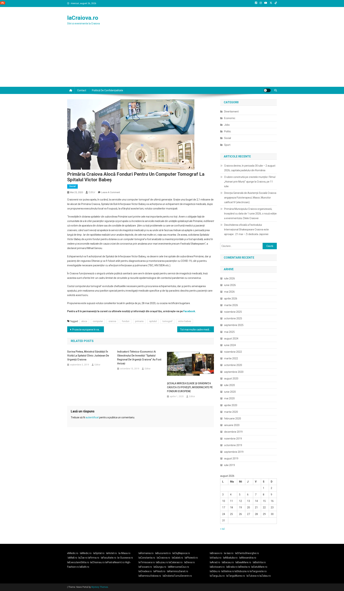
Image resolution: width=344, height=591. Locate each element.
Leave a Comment (110, 192)
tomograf (167, 321)
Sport (227, 144)
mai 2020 (229, 398)
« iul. (222, 528)
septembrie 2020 (233, 371)
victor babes (184, 321)
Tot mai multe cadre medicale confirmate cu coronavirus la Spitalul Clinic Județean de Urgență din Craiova (197, 329)
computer (98, 321)
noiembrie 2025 (233, 311)
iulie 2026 (229, 278)
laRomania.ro (146, 553)
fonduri (125, 321)
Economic (229, 118)
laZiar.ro (83, 557)
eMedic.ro (72, 553)
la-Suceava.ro (125, 557)
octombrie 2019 (233, 445)
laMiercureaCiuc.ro (178, 566)
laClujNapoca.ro (181, 553)
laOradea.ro (145, 571)
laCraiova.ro (82, 17)
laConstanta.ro (146, 557)
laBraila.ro (232, 566)
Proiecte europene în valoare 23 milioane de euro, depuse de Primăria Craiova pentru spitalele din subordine (88, 329)
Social (72, 186)
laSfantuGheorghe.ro (247, 553)
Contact (81, 90)
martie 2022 (231, 358)
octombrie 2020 (233, 365)
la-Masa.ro (124, 553)
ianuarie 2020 (232, 425)
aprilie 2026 (230, 298)
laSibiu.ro (215, 571)
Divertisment (231, 111)
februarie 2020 (232, 418)
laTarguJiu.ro (218, 575)
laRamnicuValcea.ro (149, 575)
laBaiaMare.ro (243, 562)
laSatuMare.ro (259, 566)
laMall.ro (72, 557)
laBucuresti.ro (163, 553)
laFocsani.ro (145, 566)
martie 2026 (231, 305)
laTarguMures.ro (235, 575)
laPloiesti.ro (191, 557)
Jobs (227, 124)
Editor (92, 192)
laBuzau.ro (162, 562)
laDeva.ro (189, 562)
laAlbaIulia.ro (230, 557)
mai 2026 (229, 291)
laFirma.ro (93, 557)
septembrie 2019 (233, 451)
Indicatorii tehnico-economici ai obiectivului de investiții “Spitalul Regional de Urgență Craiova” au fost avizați (139, 357)
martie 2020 (231, 411)
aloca (84, 321)
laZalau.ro (265, 575)
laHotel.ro (111, 553)
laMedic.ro (86, 553)
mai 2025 (229, 331)
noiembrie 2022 (233, 351)
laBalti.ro (84, 566)
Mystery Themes (99, 587)
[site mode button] (267, 90)
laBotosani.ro (217, 566)
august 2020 (231, 378)
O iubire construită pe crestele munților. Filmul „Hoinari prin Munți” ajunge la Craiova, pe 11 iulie (249, 182)
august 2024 (231, 338)
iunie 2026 (230, 285)
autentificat (92, 417)
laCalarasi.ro (176, 562)
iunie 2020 (230, 391)
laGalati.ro (177, 557)
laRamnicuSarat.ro (177, 571)
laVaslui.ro (216, 557)
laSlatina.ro (227, 571)
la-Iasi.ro (228, 553)
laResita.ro (244, 566)
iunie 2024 (230, 345)
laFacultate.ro (108, 557)
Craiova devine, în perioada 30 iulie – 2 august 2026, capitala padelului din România (249, 168)
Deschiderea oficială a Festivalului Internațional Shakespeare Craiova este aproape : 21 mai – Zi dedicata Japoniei (246, 229)
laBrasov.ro (216, 553)
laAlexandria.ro (247, 557)
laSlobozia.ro (242, 571)
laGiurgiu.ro (161, 566)
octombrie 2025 (233, 318)
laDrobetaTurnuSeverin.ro (177, 575)
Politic (227, 131)
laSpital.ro (98, 553)
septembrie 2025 (233, 325)
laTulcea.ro (253, 575)
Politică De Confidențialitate (107, 90)
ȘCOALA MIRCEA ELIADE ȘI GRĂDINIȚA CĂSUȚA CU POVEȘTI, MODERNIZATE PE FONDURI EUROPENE (190, 387)
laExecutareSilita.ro (78, 562)
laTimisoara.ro (146, 562)
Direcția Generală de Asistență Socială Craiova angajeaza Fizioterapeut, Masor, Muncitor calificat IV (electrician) (250, 198)
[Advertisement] (172, 60)
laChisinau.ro (97, 562)
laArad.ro (215, 562)
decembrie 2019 (233, 431)
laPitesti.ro (159, 571)
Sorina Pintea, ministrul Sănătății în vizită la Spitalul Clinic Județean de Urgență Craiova (88, 355)
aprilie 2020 (230, 405)
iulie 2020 (229, 385)
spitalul (153, 321)
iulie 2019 (229, 465)
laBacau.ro (228, 562)
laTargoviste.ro (258, 571)
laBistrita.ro (259, 562)
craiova (112, 321)
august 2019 (231, 458)
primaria (139, 321)
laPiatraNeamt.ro (115, 562)
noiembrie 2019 (233, 438)
